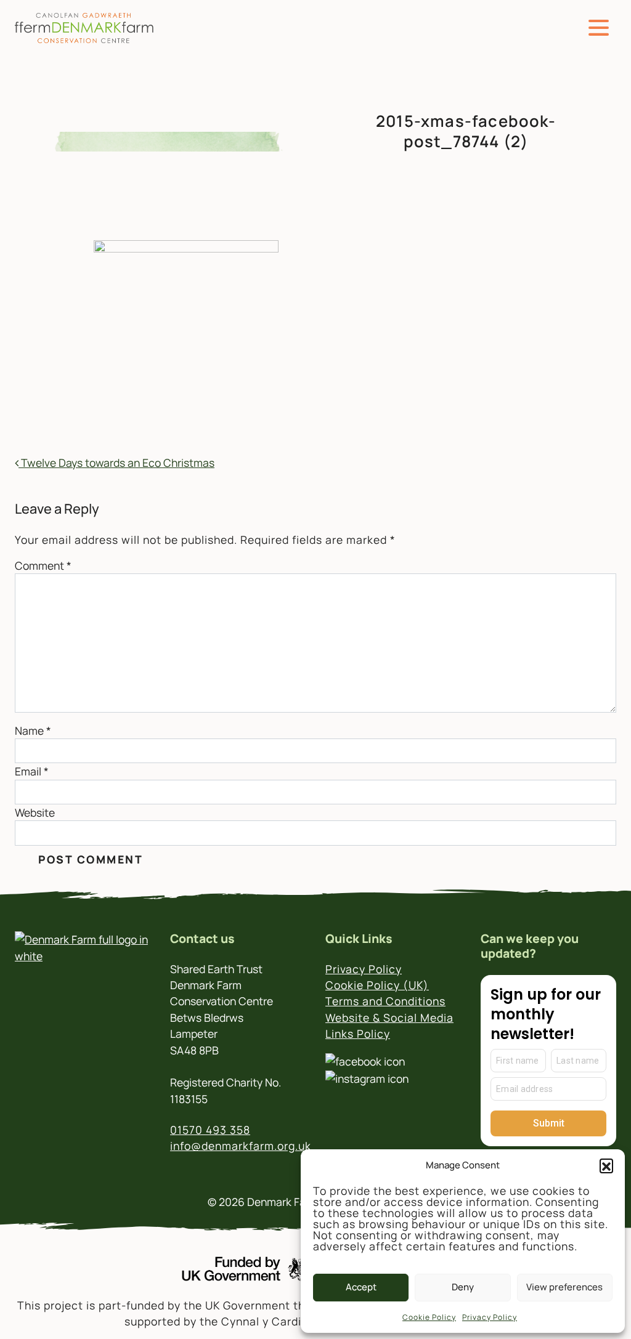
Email (32, 771)
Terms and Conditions (385, 1000)
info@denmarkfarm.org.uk (240, 1145)
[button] (606, 1165)
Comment (43, 565)
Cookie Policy (429, 1317)
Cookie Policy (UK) (377, 984)
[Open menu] (598, 28)
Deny (463, 1286)
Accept (361, 1286)
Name (33, 730)
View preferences (564, 1286)
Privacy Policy (489, 1317)
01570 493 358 (210, 1129)
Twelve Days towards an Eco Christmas (116, 462)
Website (35, 812)
